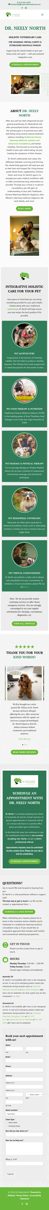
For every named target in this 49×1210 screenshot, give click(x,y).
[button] (22, 744)
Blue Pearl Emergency (30, 989)
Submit (10, 1174)
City (7, 1098)
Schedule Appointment (25, 64)
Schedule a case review (19, 911)
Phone (9, 1066)
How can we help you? (15, 1140)
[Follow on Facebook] (22, 1204)
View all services (24, 623)
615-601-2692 (25, 2)
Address (9, 1075)
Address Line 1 (10, 1083)
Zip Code (8, 1106)
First (7, 1052)
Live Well (16, 996)
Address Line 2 (10, 1090)
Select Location (12, 1110)
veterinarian (12, 309)
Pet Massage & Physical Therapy (24, 463)
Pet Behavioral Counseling (24, 518)
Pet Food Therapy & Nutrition (24, 408)
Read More (24, 208)
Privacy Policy (22, 1195)
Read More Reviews (24, 752)
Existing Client (14, 1126)
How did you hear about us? (17, 1131)
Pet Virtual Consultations (24, 573)
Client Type (10, 1119)
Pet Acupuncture (24, 353)
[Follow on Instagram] (27, 1204)
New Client (13, 1122)
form (26, 587)
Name (8, 1045)
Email (8, 1057)
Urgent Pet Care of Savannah (20, 1019)
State (27, 1098)
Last (27, 1052)
